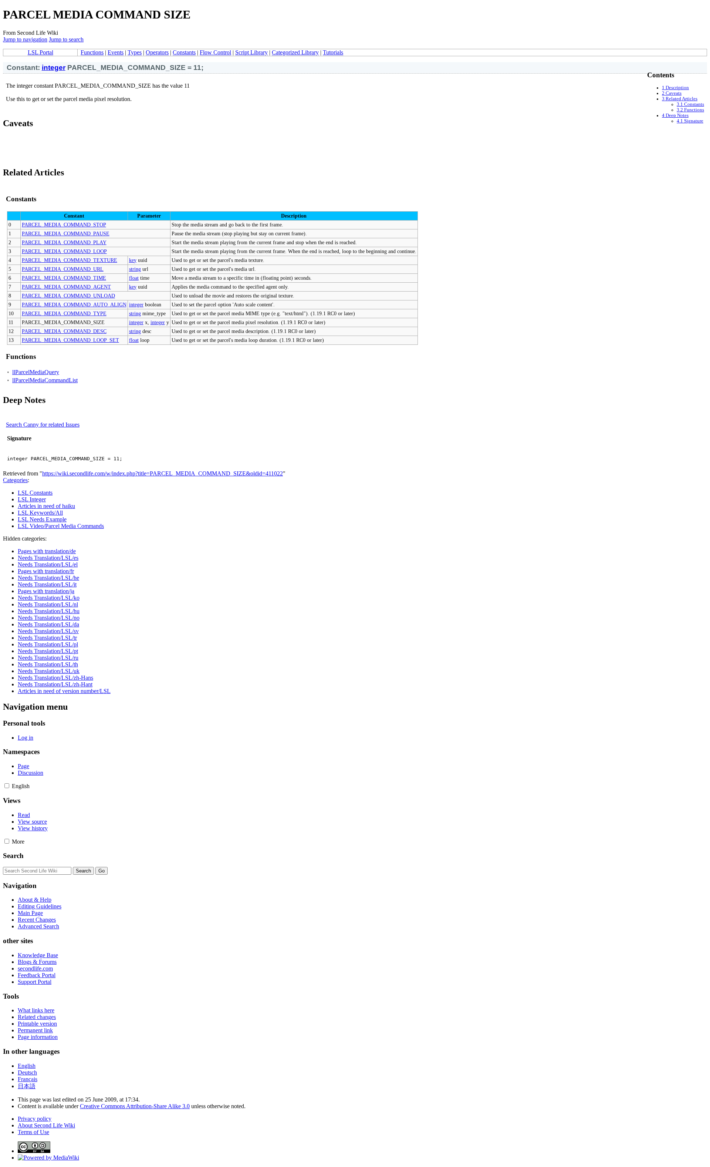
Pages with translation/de (47, 551)
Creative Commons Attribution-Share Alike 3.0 (135, 1106)
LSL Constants (35, 493)
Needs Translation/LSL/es (48, 558)
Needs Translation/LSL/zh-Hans (55, 678)
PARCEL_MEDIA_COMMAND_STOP (64, 225)
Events (116, 52)
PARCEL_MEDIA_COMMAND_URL (63, 269)
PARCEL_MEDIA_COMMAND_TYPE (64, 313)
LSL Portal (40, 52)
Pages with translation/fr (46, 571)
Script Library (251, 52)
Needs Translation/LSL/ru (48, 658)
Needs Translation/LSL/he (48, 578)
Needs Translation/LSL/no (49, 618)
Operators (157, 52)
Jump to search (66, 39)
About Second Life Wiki (46, 1125)
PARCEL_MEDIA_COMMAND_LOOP (64, 251)
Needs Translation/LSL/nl (48, 604)
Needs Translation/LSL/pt (48, 651)
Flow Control (215, 52)
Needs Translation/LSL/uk (49, 671)
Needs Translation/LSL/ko (49, 598)
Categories (15, 480)
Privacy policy (34, 1119)
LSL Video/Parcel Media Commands (61, 526)
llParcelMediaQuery (35, 372)
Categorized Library (295, 52)
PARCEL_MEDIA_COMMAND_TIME (64, 278)
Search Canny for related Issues (43, 424)
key (132, 260)
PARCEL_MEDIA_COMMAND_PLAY (64, 242)
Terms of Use (33, 1132)
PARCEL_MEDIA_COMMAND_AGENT (66, 287)
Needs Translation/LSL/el (48, 564)
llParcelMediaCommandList (45, 380)
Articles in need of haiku (46, 506)
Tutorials (333, 52)
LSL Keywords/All (40, 512)
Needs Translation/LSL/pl (48, 644)
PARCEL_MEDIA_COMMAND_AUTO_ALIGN (74, 304)
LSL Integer (32, 499)
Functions (92, 52)
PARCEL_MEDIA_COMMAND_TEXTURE (69, 260)
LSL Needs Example (42, 519)
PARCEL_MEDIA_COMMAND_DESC (64, 331)
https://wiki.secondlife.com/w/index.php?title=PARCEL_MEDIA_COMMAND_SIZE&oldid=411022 (162, 473)
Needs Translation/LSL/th (48, 664)
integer (53, 67)
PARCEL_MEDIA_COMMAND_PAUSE (65, 233)
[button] (6, 785)
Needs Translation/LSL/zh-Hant (55, 684)
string (135, 269)
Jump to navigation (25, 39)
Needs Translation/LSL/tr (47, 638)
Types (135, 52)
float (134, 278)
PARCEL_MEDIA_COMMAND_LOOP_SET (70, 340)
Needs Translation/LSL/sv (48, 631)
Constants (184, 52)
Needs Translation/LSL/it (47, 584)
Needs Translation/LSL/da (48, 624)
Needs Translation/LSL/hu (49, 611)
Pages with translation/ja (46, 591)
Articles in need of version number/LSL (64, 691)
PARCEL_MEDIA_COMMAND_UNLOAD (68, 296)
